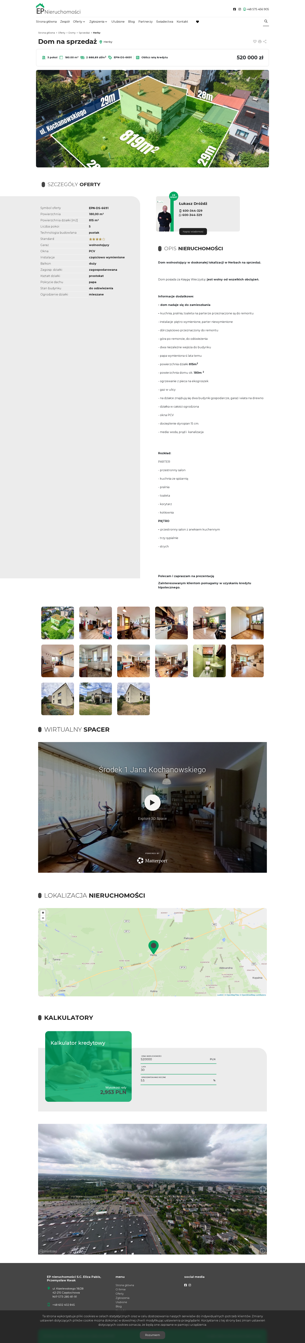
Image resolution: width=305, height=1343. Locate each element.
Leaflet (220, 994)
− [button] (43, 918)
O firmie (121, 1289)
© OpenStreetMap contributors (253, 994)
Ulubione (118, 21)
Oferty (77, 21)
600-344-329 (192, 210)
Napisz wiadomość (193, 231)
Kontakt (182, 21)
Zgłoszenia (122, 1298)
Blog (131, 21)
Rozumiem (152, 1335)
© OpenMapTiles (232, 994)
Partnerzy (145, 21)
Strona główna (46, 21)
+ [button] (43, 913)
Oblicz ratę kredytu (154, 57)
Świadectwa (164, 21)
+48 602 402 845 (63, 1304)
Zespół (65, 21)
